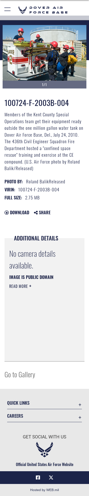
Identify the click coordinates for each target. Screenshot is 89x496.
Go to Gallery (20, 374)
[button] (7, 10)
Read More (19, 286)
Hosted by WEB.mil (44, 490)
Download (19, 212)
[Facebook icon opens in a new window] (38, 477)
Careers (15, 415)
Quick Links (18, 402)
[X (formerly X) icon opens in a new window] (51, 477)
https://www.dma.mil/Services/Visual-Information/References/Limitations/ (38, 346)
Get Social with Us (44, 437)
